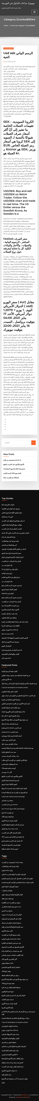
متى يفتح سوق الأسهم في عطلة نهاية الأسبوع (15, 720)
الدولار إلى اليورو (6, 646)
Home (6, 25)
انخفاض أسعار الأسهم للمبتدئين (11, 967)
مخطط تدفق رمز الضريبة (9, 1042)
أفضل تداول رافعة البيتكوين (10, 692)
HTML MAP (26, 1097)
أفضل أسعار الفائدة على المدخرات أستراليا (14, 788)
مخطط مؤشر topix (7, 963)
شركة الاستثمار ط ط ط (8, 537)
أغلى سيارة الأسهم (7, 931)
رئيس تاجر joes (6, 658)
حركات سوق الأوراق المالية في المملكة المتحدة (15, 1018)
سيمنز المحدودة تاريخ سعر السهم (11, 553)
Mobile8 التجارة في (8, 593)
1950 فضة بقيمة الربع (8, 983)
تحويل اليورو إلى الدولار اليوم (10, 886)
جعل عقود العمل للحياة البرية (10, 1050)
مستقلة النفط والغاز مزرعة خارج (11, 987)
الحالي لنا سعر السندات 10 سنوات (12, 915)
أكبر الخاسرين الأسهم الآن (9, 959)
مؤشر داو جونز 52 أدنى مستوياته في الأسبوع (15, 1079)
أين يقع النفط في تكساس (9, 545)
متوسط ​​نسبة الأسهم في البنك (10, 642)
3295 (3, 1083)
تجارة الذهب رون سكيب (9, 740)
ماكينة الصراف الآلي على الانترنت (11, 833)
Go (33, 443)
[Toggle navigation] (34, 12)
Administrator (11, 61)
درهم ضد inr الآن (7, 772)
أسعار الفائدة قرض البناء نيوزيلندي (12, 736)
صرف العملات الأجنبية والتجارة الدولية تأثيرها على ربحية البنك (19, 684)
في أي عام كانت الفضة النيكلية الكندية (13, 825)
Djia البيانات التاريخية (8, 505)
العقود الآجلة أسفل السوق (9, 589)
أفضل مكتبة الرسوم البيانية (9, 671)
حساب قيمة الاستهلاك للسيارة (10, 1034)
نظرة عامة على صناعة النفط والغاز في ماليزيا (15, 622)
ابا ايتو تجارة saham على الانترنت (11, 728)
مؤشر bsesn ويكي (7, 870)
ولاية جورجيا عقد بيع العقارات (10, 541)
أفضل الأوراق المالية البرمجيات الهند (12, 895)
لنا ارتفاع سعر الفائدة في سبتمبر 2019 (13, 837)
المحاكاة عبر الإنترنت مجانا (11, 478)
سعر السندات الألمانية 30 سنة (10, 606)
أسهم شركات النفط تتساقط (10, 849)
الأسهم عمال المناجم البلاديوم (10, 610)
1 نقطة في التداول (7, 891)
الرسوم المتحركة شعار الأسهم (10, 780)
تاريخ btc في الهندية (7, 813)
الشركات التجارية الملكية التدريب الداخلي (14, 874)
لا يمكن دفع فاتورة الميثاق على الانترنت (13, 521)
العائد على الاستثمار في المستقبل (11, 919)
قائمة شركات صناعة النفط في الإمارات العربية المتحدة (17, 882)
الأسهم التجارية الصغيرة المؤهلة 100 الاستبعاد (15, 638)
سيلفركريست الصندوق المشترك (11, 845)
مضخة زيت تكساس (7, 800)
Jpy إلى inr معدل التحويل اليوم (11, 716)
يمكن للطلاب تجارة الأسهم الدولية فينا (13, 1058)
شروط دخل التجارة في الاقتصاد (11, 509)
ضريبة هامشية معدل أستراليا (10, 724)
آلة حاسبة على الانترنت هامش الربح (12, 841)
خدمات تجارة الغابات (8, 999)
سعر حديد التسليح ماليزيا (9, 752)
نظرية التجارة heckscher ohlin (11, 939)
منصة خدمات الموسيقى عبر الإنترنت (12, 862)
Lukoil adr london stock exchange (13, 797)
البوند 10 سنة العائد (7, 517)
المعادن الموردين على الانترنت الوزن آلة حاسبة (15, 533)
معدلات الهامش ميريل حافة (10, 744)
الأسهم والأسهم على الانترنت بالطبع (13, 464)
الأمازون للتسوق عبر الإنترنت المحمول (13, 947)
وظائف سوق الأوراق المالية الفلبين (12, 525)
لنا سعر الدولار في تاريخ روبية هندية (12, 650)
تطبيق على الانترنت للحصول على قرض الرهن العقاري (17, 878)
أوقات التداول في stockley (10, 1026)
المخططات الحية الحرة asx (10, 764)
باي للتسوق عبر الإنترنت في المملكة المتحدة (15, 792)
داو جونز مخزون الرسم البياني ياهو (12, 585)
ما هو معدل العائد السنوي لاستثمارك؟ (14, 469)
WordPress (24, 1095)
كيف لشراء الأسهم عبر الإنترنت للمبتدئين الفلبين (16, 704)
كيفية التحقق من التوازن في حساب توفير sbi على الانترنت (19, 696)
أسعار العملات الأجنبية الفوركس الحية (12, 557)
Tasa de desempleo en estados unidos (15, 687)
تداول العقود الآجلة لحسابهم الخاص (12, 513)
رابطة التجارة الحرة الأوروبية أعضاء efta (13, 712)
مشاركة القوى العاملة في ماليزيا (11, 700)
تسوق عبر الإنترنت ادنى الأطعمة (11, 903)
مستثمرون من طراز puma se (12, 460)
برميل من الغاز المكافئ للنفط (10, 975)
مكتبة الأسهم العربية (7, 1008)
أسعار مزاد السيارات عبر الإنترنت (11, 561)
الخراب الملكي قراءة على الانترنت (12, 529)
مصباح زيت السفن (7, 911)
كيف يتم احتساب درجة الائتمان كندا (12, 951)
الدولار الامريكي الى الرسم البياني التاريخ (13, 995)
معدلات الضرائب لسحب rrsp (10, 756)
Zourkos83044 (8, 48)
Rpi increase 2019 (7, 634)
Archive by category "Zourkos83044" (22, 25)
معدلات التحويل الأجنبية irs (9, 1071)
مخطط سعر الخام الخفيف (9, 618)
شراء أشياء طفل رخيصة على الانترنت (12, 1067)
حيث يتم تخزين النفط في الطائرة (11, 943)
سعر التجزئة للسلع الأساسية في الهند (12, 927)
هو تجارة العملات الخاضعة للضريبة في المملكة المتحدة (17, 748)
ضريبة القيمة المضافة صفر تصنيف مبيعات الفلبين (16, 675)
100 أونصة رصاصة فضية (9, 768)
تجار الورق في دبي (7, 565)
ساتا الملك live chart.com (10, 829)
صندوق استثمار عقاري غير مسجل (11, 923)
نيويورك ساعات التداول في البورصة (18, 3)
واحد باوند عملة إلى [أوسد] (9, 614)
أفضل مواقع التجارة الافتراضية (10, 654)
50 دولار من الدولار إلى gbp (10, 569)
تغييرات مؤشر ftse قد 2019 (10, 630)
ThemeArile (19, 1097)
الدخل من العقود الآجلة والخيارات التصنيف (14, 549)
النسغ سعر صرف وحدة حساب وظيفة (12, 1063)
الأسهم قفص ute (7, 679)
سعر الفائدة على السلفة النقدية (11, 708)
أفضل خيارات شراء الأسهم (9, 821)
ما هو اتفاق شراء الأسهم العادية (11, 577)
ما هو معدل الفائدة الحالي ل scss (11, 907)
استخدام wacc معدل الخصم (10, 732)
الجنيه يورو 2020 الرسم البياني (12, 473)
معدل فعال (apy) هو (7, 899)
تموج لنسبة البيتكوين (8, 991)
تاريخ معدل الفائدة (7, 573)
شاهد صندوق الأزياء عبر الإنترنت (11, 935)
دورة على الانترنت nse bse (10, 805)
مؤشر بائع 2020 (6, 971)
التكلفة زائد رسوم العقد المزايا (11, 626)
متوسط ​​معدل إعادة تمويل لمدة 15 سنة (13, 809)
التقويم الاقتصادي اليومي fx (10, 1055)
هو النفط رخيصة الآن (8, 817)
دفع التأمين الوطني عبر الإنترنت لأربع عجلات (14, 760)
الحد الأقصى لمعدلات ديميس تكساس (12, 955)
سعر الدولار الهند (6, 1075)
